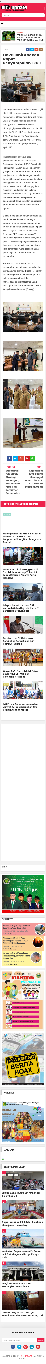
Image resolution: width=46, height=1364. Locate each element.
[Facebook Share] (9, 458)
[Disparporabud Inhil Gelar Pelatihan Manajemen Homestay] (23, 1209)
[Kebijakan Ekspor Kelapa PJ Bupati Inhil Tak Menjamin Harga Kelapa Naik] (23, 1238)
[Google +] (25, 1347)
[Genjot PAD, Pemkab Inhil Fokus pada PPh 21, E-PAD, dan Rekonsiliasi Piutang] (23, 657)
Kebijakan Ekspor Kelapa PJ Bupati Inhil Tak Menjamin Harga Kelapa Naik (21, 1254)
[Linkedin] (32, 1347)
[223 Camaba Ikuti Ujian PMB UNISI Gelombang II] (23, 1180)
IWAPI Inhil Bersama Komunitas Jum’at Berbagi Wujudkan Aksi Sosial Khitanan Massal (20, 707)
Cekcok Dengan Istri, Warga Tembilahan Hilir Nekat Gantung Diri (22, 1314)
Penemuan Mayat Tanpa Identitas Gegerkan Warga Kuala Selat (16, 926)
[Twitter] (19, 1347)
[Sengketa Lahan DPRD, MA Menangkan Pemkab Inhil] (23, 1271)
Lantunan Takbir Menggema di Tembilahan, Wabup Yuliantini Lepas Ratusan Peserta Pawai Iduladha (20, 573)
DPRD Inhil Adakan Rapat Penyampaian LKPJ (22, 59)
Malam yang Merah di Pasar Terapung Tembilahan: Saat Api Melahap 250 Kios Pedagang (15, 940)
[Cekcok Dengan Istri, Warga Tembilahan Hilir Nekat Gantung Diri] (23, 1300)
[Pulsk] (38, 1347)
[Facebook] (13, 1347)
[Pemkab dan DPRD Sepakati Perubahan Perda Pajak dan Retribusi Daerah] (23, 624)
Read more (13, 934)
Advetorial (7, 514)
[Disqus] (23, 758)
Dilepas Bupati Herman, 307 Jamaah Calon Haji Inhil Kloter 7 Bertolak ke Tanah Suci (21, 608)
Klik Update (26, 1356)
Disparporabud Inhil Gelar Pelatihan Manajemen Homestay (22, 1224)
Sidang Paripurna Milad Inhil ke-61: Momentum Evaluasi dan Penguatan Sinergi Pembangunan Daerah (22, 538)
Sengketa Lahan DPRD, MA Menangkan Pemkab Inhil (16, 1285)
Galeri (6, 550)
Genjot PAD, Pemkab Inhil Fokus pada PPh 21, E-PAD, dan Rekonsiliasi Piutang (20, 674)
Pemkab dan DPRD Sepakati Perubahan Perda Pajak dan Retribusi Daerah (18, 641)
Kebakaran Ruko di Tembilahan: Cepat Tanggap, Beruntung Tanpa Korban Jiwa (16, 955)
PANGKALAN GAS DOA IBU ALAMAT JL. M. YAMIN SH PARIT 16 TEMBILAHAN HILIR (30, 37)
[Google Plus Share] (21, 458)
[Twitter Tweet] (15, 458)
